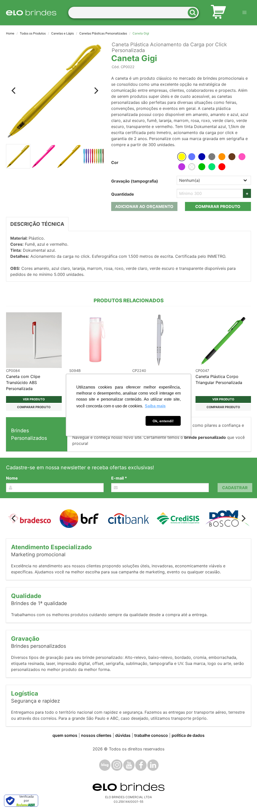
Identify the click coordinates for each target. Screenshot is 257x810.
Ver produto (34, 399)
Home (10, 33)
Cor (114, 162)
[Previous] (14, 90)
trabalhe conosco (151, 735)
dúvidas (123, 735)
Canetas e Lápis (62, 33)
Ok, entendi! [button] (163, 421)
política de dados (188, 735)
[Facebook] (141, 765)
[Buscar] (194, 13)
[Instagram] (116, 765)
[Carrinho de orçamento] (218, 12)
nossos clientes (96, 735)
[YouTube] (129, 765)
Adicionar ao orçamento (144, 206)
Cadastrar (235, 487)
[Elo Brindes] (31, 12)
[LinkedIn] (153, 765)
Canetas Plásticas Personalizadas (103, 33)
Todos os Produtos (33, 33)
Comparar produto (217, 206)
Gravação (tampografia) (134, 181)
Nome (12, 478)
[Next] (95, 90)
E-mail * (119, 478)
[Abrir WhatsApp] (244, 797)
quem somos (64, 735)
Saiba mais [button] (155, 406)
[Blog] (104, 765)
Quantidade (122, 194)
